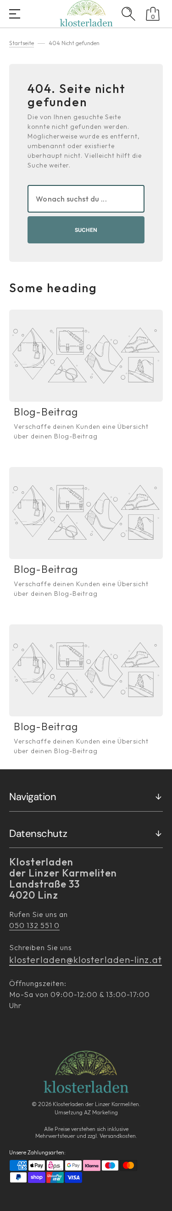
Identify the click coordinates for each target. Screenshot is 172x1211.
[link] (86, 356)
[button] (15, 15)
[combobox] (86, 199)
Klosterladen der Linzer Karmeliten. (96, 1104)
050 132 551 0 (34, 925)
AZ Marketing (101, 1112)
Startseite (21, 43)
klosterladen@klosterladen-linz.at (85, 959)
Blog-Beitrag (46, 411)
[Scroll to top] (160, 1199)
